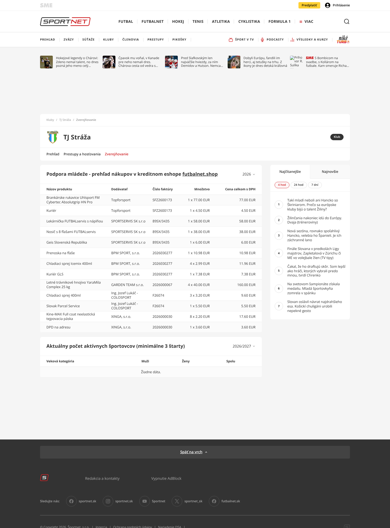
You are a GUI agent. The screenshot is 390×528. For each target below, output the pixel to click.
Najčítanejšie (290, 171)
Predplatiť (309, 5)
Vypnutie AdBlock (166, 478)
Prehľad (52, 154)
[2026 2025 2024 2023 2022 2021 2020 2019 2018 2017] (248, 174)
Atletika (221, 21)
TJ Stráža (65, 120)
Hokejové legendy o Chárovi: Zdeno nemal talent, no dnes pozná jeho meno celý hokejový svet (77, 62)
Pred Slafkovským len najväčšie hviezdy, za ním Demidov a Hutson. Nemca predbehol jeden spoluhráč (201, 62)
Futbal (126, 21)
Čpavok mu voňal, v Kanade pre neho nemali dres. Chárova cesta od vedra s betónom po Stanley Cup (139, 62)
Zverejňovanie (116, 154)
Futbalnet (153, 21)
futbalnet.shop (200, 174)
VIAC (309, 21)
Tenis (198, 21)
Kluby (50, 120)
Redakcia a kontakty (102, 478)
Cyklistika (249, 21)
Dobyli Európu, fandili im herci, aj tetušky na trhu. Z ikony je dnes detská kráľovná (265, 62)
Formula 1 (279, 21)
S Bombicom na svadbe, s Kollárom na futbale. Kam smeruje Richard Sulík (328, 62)
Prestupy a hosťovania (82, 154)
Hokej (178, 21)
